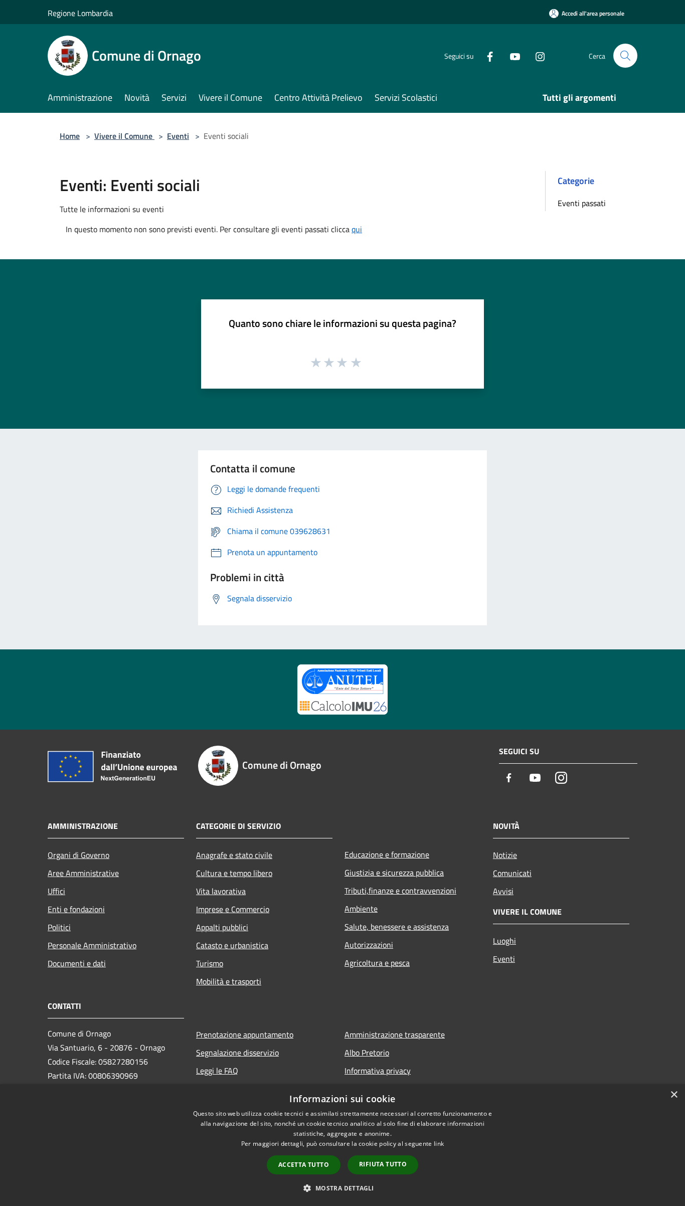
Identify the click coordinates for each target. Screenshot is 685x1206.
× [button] (673, 1095)
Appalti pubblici (222, 927)
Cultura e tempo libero (234, 873)
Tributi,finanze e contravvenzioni (400, 891)
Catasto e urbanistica (232, 945)
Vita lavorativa (221, 891)
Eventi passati (582, 203)
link (439, 1143)
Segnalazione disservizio (237, 1053)
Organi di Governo (78, 855)
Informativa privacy (378, 1071)
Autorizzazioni (369, 945)
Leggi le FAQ (217, 1071)
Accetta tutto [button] (303, 1164)
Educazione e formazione (387, 854)
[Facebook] (486, 55)
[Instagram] (536, 55)
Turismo (209, 963)
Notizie (505, 855)
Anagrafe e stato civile (234, 855)
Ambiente (361, 909)
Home (70, 136)
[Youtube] (511, 55)
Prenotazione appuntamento (244, 1034)
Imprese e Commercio (232, 909)
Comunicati (512, 873)
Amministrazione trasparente (395, 1034)
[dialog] (342, 1145)
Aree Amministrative (83, 873)
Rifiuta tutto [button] (383, 1164)
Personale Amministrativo (92, 945)
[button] (342, 1188)
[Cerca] (625, 56)
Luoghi (504, 941)
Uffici (56, 891)
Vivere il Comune (124, 136)
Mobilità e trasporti (228, 981)
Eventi (178, 136)
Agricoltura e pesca (377, 963)
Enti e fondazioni (76, 909)
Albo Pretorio (367, 1053)
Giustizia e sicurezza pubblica (394, 873)
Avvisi (503, 891)
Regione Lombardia (80, 13)
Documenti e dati (77, 963)
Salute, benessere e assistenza (397, 927)
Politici (59, 927)
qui (357, 229)
